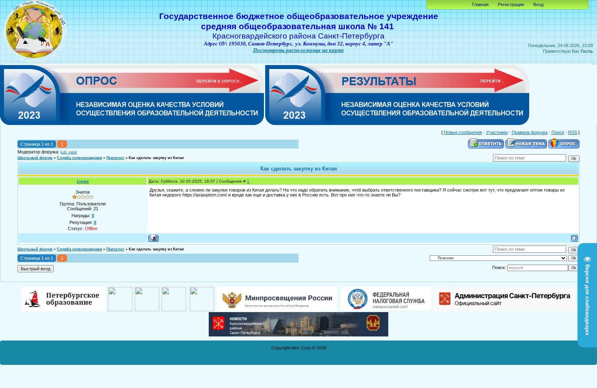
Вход (538, 4)
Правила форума (529, 132)
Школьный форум (34, 158)
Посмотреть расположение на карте (298, 50)
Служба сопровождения (79, 158)
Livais (83, 181)
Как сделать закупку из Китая (156, 158)
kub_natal (69, 152)
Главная (480, 4)
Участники (497, 132)
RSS (572, 132)
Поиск (558, 132)
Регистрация (511, 4)
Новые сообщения (463, 132)
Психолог (115, 158)
